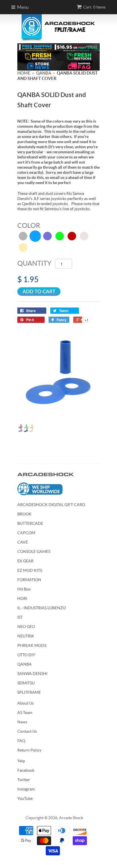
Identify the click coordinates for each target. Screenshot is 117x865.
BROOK (24, 514)
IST (20, 617)
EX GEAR (25, 561)
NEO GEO (26, 626)
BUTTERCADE (30, 523)
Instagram (26, 789)
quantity (34, 263)
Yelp (21, 761)
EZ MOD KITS (29, 570)
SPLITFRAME (29, 692)
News (22, 722)
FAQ (21, 740)
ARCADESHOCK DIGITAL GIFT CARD (51, 504)
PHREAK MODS (31, 645)
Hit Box (24, 589)
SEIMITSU (26, 683)
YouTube (25, 798)
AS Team (24, 712)
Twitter (23, 779)
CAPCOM (26, 532)
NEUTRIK (25, 636)
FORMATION (29, 579)
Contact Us (27, 731)
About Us (25, 703)
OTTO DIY (26, 655)
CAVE (22, 542)
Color (28, 225)
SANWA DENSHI (32, 673)
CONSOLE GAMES (33, 551)
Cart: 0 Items (94, 7)
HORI (22, 598)
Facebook (25, 770)
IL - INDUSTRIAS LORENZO (41, 608)
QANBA (24, 664)
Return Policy (29, 750)
